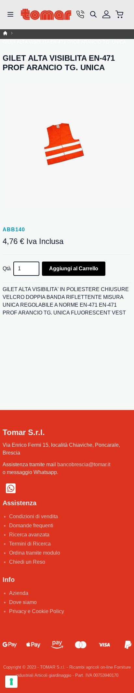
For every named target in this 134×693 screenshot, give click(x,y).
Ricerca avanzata (29, 534)
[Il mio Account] (106, 14)
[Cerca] (93, 14)
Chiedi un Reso (27, 562)
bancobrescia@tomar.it (83, 464)
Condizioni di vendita (33, 516)
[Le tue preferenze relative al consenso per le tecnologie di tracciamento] (11, 681)
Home (5, 33)
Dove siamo (23, 602)
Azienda (18, 593)
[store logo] (46, 14)
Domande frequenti (31, 525)
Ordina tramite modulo (34, 553)
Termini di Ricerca (30, 543)
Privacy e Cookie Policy (36, 611)
